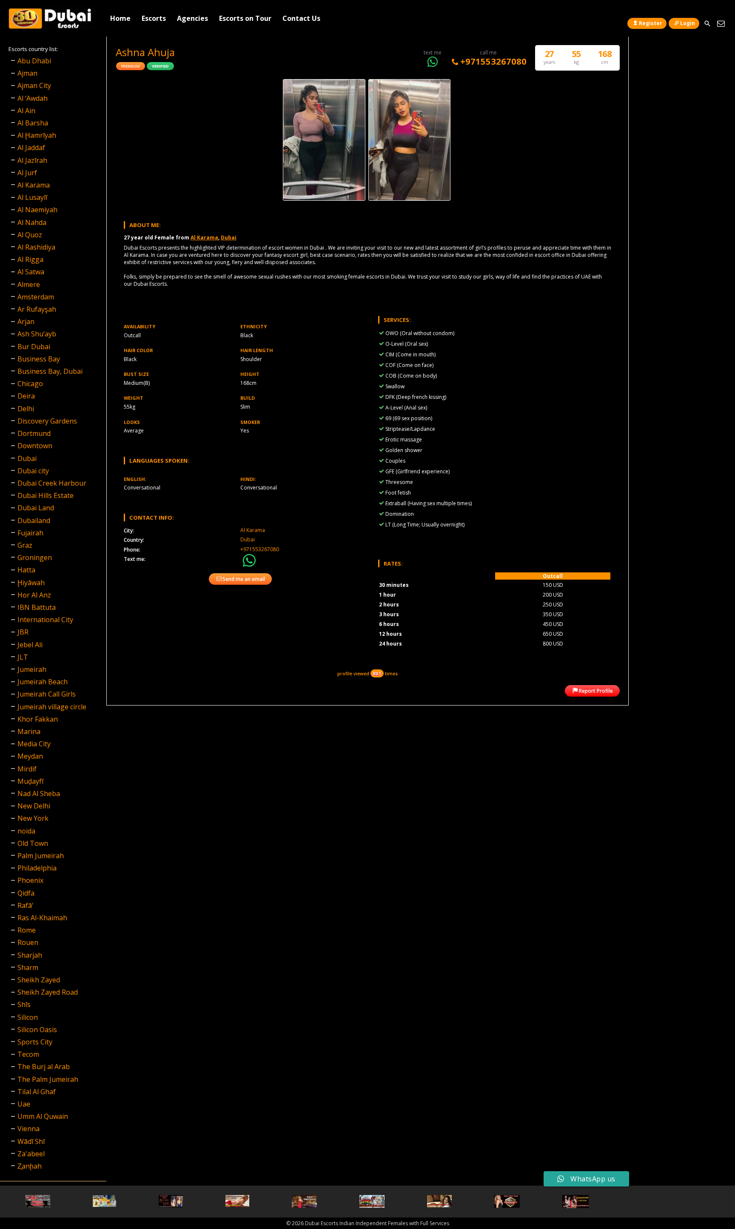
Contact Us (301, 18)
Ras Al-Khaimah (42, 917)
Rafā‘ (25, 905)
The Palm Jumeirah (47, 1079)
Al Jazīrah (32, 160)
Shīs (24, 1004)
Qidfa (25, 893)
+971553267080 (493, 61)
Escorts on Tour (245, 18)
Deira (26, 396)
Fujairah (30, 533)
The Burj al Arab (43, 1066)
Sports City (34, 1042)
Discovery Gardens (47, 421)
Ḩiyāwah (31, 582)
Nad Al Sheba (38, 793)
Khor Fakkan (37, 719)
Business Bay (38, 359)
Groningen (34, 557)
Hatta (26, 570)
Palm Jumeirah (40, 855)
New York (32, 818)
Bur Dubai (33, 346)
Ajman (27, 73)
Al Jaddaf (31, 147)
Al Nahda (31, 222)
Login (687, 23)
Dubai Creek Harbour (51, 483)
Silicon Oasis (37, 1029)
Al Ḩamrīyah (36, 135)
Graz (24, 545)
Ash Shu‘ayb (36, 334)
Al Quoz (29, 234)
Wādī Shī (31, 1141)
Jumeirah (31, 669)
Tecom (28, 1054)
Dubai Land (35, 507)
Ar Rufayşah (36, 309)
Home (120, 18)
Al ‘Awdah (32, 98)
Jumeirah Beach (42, 681)
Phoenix (30, 880)
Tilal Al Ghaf (36, 1091)
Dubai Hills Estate (45, 495)
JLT (22, 657)
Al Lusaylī (32, 197)
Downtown (34, 445)
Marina (28, 731)
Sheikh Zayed (38, 979)
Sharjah (29, 955)
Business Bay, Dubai (50, 371)
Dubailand (33, 520)
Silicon (27, 1017)
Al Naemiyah (37, 209)
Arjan (25, 321)
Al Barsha (32, 123)
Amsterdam (35, 297)
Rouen (27, 942)
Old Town (32, 843)
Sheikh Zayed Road (47, 992)
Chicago (30, 383)
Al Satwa (30, 271)
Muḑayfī (30, 781)
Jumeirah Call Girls (46, 694)
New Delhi (33, 806)
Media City (34, 743)
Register (650, 23)
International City (45, 619)
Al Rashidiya (36, 247)
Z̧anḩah (29, 1166)
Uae (23, 1104)
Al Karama (204, 237)
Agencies (192, 18)
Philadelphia (37, 868)
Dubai (228, 237)
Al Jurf (27, 172)
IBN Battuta (36, 607)
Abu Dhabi (34, 60)
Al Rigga (30, 259)
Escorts (154, 18)
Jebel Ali (30, 644)
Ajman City (34, 85)
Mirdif (27, 769)
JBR (22, 632)
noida (26, 831)
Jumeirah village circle (51, 706)
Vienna (28, 1128)
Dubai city (33, 470)
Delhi (25, 408)
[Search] (707, 23)
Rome (26, 930)
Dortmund (34, 433)
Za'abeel (31, 1153)
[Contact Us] (720, 23)
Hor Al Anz (34, 595)
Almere (28, 284)
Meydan (30, 756)
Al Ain (26, 110)
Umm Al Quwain (42, 1116)
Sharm (27, 967)
